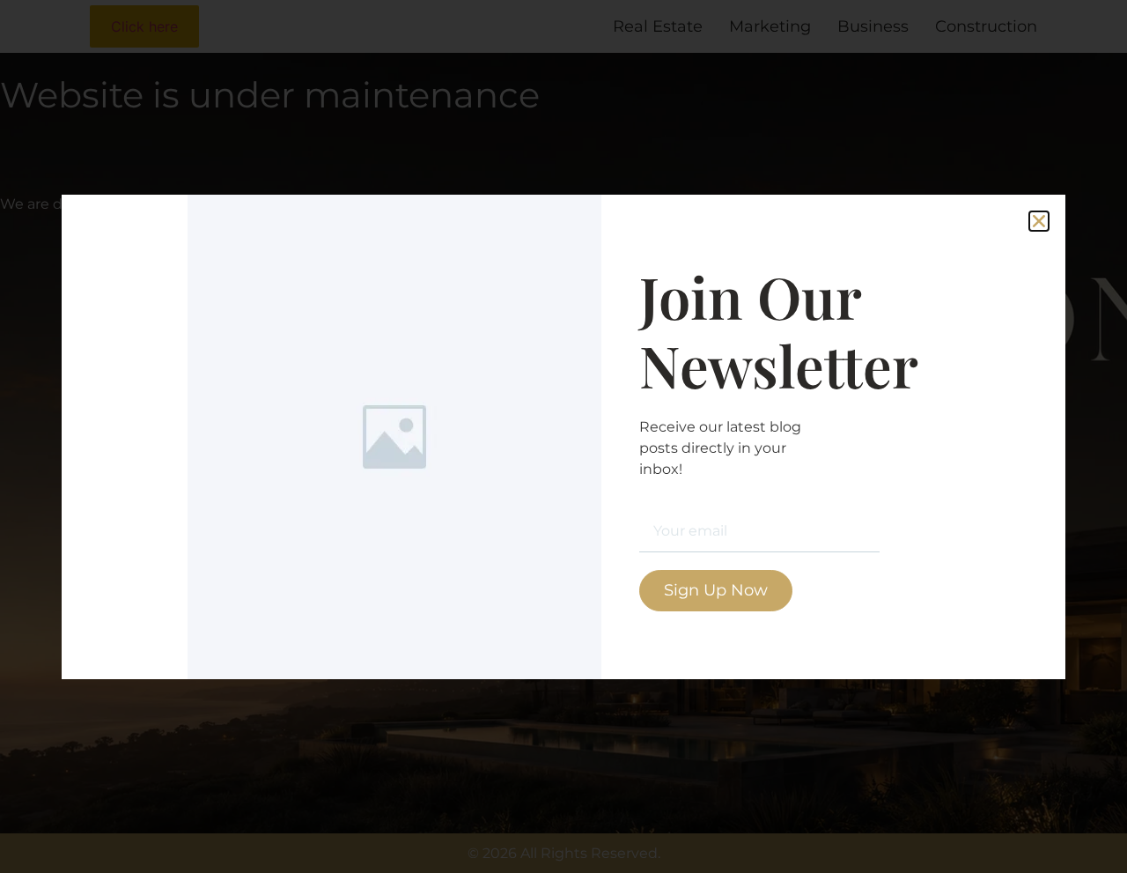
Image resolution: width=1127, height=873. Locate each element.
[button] (1039, 221)
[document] (563, 436)
